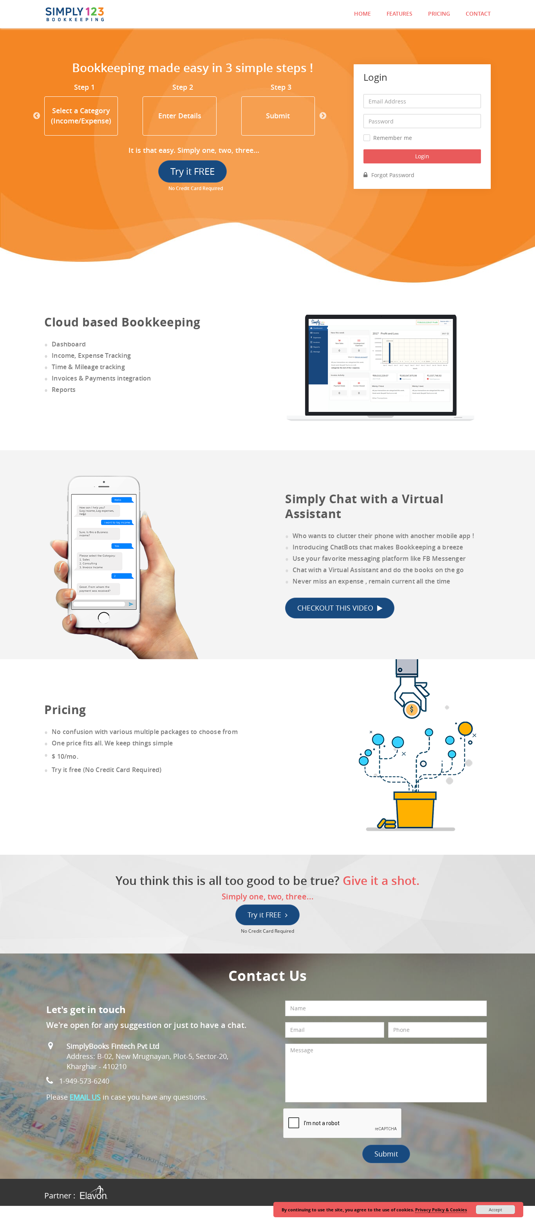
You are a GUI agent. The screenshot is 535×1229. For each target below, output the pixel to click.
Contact (478, 13)
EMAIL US (85, 1097)
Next (323, 116)
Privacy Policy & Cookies (441, 1210)
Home (362, 13)
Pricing (439, 13)
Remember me (392, 137)
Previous (36, 116)
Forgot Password (392, 175)
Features (399, 13)
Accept (495, 1210)
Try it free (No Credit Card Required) (106, 769)
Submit (386, 1153)
